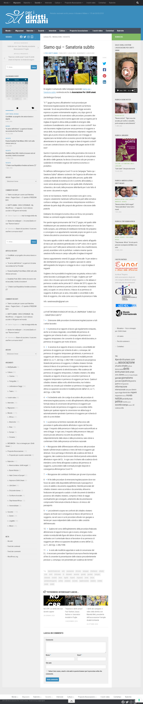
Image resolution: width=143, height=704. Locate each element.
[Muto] (133, 90)
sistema (100, 581)
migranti (72, 577)
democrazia (119, 369)
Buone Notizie (14, 470)
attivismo (78, 571)
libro (129, 393)
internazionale (120, 389)
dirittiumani (57, 574)
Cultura (57, 3)
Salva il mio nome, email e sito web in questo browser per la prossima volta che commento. (74, 672)
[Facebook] (21, 37)
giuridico (90, 574)
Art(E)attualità (12, 367)
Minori (11, 526)
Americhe (12, 422)
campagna (85, 571)
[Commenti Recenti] (25, 108)
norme (86, 577)
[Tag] (33, 108)
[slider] (125, 90)
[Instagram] (28, 37)
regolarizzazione (84, 581)
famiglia (135, 375)
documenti (69, 574)
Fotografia (12, 381)
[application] (126, 72)
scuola (125, 402)
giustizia (126, 380)
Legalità (47, 37)
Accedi (10, 541)
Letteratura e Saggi (15, 386)
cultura (130, 366)
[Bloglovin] (35, 37)
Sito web (48, 663)
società (52, 584)
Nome (48, 655)
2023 (8, 99)
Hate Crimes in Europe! (16, 475)
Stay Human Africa (15, 501)
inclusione (47, 577)
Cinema (11, 376)
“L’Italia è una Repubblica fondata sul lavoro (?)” (21, 165)
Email (79, 655)
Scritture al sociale (12, 114)
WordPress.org (13, 557)
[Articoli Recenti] (9, 108)
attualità (118, 366)
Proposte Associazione (73, 3)
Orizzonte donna (14, 491)
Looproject (41, 701)
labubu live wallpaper (15, 221)
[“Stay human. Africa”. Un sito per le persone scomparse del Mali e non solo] (126, 230)
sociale (46, 584)
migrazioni (80, 577)
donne (121, 375)
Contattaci (102, 3)
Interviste (48, 3)
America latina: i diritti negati (18, 465)
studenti (130, 405)
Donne (11, 516)
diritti (50, 574)
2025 (24, 99)
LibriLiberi (12, 485)
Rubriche (27, 3)
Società (37, 3)
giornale (83, 574)
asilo (63, 571)
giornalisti (118, 381)
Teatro (11, 391)
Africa (11, 417)
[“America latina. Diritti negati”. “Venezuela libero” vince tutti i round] (126, 191)
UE (133, 405)
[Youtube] (32, 37)
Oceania (12, 437)
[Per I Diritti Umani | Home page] (27, 17)
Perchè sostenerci (123, 341)
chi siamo (120, 336)
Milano (124, 395)
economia (76, 574)
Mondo (6, 3)
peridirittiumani (127, 399)
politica (61, 581)
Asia (10, 427)
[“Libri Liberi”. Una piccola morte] (126, 150)
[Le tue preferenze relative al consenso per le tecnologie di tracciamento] (139, 700)
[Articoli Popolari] (17, 108)
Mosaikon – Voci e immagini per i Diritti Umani (125, 329)
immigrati (97, 574)
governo (133, 381)
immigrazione (124, 384)
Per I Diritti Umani (51, 53)
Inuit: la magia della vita (29, 216)
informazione (121, 386)
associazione (70, 571)
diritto (117, 375)
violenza (118, 408)
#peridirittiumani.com (54, 571)
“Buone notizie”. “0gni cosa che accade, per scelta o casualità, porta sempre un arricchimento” (125, 120)
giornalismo (127, 377)
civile (45, 574)
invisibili (54, 577)
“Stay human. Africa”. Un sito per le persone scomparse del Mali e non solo (126, 244)
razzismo (74, 581)
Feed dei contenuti (14, 546)
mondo (129, 395)
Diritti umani (130, 372)
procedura (67, 581)
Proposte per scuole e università (20, 455)
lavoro (60, 577)
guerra (117, 384)
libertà (125, 393)
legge (121, 393)
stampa (125, 405)
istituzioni (129, 390)
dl (63, 574)
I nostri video (90, 3)
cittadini (101, 571)
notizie (92, 577)
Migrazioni (17, 3)
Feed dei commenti (14, 551)
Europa (11, 432)
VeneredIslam (14, 506)
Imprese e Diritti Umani (16, 480)
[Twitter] (24, 37)
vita (122, 408)
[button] (126, 72)
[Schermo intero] (135, 90)
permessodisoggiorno (50, 581)
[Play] (118, 90)
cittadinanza (93, 571)
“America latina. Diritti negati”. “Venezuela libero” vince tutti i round (124, 206)
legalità (66, 577)
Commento (49, 640)
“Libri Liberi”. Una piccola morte (125, 169)
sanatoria (93, 581)
